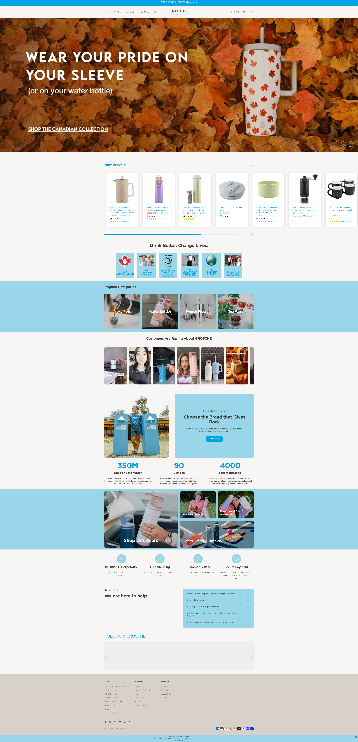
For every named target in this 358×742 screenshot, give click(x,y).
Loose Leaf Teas (111, 713)
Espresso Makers (111, 690)
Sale (156, 12)
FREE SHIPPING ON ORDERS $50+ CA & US (179, 2)
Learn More (214, 439)
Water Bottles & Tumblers (115, 686)
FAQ (136, 694)
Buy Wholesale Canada (169, 690)
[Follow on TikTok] (124, 721)
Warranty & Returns (143, 690)
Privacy (138, 701)
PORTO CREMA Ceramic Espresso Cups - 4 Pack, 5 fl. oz (340, 210)
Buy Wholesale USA (168, 686)
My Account (140, 686)
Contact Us (139, 698)
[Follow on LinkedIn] (129, 721)
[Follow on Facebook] (105, 721)
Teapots (107, 709)
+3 (194, 216)
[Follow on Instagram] (110, 721)
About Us (130, 12)
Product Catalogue (168, 694)
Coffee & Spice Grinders (114, 701)
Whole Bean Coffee (112, 694)
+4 (157, 216)
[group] (179, 85)
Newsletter (164, 698)
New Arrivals (145, 12)
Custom (117, 12)
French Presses (110, 698)
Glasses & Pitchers (112, 705)
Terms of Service (142, 705)
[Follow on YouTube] (120, 721)
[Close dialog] (356, 736)
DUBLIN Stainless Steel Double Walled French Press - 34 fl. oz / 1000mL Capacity (122, 210)
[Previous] (2, 3)
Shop (106, 12)
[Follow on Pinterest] (115, 721)
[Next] (356, 3)
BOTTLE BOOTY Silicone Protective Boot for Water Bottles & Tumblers (267, 210)
